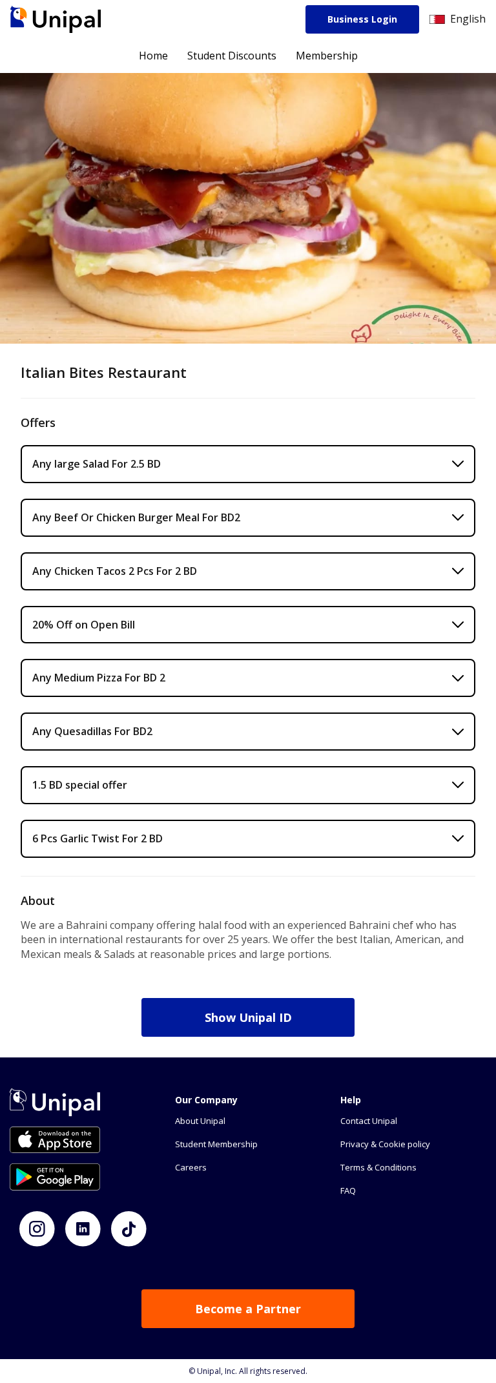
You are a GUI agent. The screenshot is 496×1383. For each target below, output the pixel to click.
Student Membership (216, 1144)
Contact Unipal (368, 1121)
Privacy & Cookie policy (385, 1144)
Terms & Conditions (378, 1167)
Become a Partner (248, 1308)
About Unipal (200, 1121)
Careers (191, 1167)
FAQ (348, 1190)
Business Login (362, 19)
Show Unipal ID (248, 1017)
